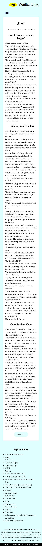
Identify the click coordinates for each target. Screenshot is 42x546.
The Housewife (10, 498)
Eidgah (7, 468)
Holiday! (8, 490)
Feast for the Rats (11, 493)
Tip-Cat (8, 471)
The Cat (8, 509)
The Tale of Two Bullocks (14, 454)
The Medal (9, 512)
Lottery (7, 457)
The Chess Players (11, 462)
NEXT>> (21, 434)
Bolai (7, 501)
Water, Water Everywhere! (14, 520)
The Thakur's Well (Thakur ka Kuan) (18, 487)
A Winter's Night (11, 465)
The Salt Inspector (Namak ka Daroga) (18, 485)
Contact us (35, 544)
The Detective (10, 504)
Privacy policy (26, 544)
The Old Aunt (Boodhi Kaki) (15, 476)
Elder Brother (10, 460)
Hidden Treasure (11, 507)
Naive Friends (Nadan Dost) (15, 473)
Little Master (9, 496)
